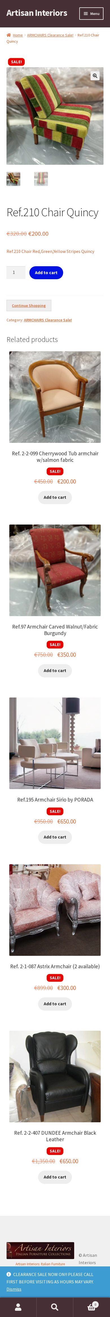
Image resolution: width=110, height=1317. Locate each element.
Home (18, 35)
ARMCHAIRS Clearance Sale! (50, 35)
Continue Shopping (29, 305)
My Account (18, 1307)
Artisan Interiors (36, 12)
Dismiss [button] (13, 1289)
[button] (95, 75)
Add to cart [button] (55, 497)
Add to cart (46, 272)
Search (55, 1307)
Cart (84, 1302)
